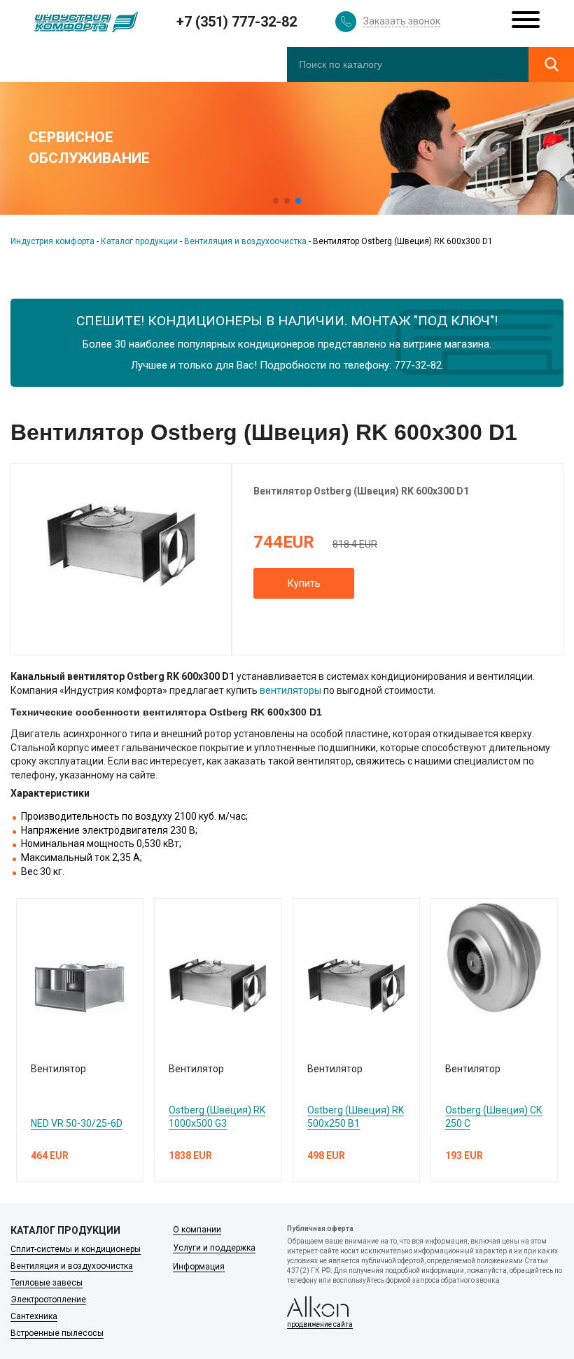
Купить (304, 583)
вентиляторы (290, 690)
